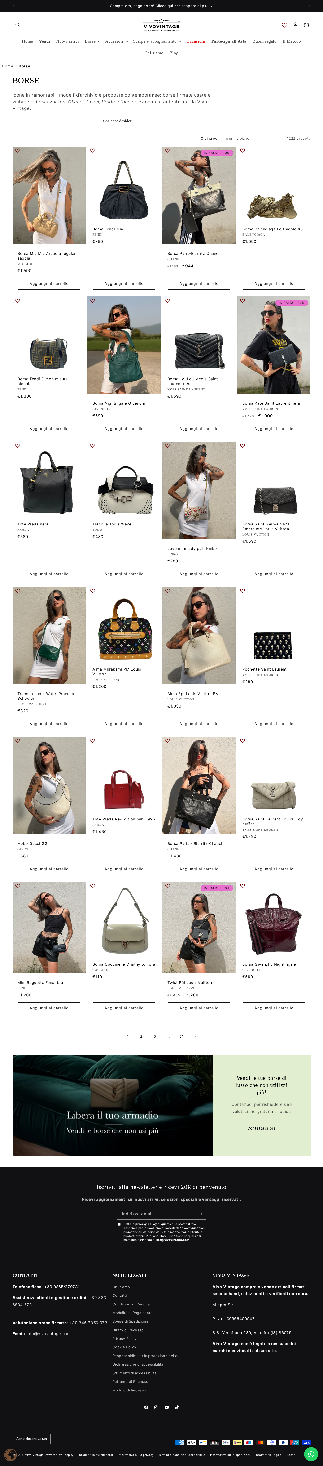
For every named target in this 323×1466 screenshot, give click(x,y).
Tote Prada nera (32, 524)
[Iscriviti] (200, 1214)
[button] (18, 24)
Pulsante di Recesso (130, 1382)
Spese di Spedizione (131, 1321)
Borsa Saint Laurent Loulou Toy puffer (272, 821)
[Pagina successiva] (195, 1036)
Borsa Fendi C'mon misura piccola (42, 381)
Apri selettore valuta (31, 1439)
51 (181, 1036)
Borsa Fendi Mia (107, 229)
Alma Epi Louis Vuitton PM (193, 693)
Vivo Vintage (34, 1455)
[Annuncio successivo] (309, 6)
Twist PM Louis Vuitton (189, 982)
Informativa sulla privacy (135, 1455)
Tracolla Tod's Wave (111, 524)
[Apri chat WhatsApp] (311, 1454)
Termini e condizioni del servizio (181, 1455)
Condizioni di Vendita (131, 1304)
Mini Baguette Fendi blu (40, 982)
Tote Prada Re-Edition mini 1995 (123, 819)
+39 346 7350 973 (89, 1322)
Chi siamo (121, 1287)
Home (7, 66)
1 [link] (128, 1036)
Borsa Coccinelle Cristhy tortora (123, 964)
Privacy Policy (125, 1338)
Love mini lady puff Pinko (192, 548)
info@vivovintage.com (173, 1240)
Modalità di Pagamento (133, 1313)
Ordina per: (210, 138)
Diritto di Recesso (128, 1330)
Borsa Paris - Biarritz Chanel (194, 843)
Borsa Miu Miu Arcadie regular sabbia (46, 256)
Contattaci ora (261, 1128)
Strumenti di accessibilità (135, 1373)
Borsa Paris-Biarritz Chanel (193, 253)
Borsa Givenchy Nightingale (269, 964)
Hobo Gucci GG (32, 843)
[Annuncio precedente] (14, 6)
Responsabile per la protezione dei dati (147, 1356)
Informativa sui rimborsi (96, 1455)
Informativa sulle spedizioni (230, 1455)
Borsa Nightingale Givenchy (119, 403)
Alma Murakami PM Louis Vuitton (116, 671)
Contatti (120, 1295)
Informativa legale (268, 1455)
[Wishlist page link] (284, 25)
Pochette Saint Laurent (264, 669)
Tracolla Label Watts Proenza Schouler (45, 696)
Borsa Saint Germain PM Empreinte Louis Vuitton (265, 526)
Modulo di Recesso (129, 1390)
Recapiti (293, 1455)
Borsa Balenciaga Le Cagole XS (272, 229)
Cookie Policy (124, 1347)
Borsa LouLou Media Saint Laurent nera (192, 381)
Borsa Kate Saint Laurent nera (271, 403)
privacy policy (146, 1224)
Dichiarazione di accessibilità (138, 1364)
